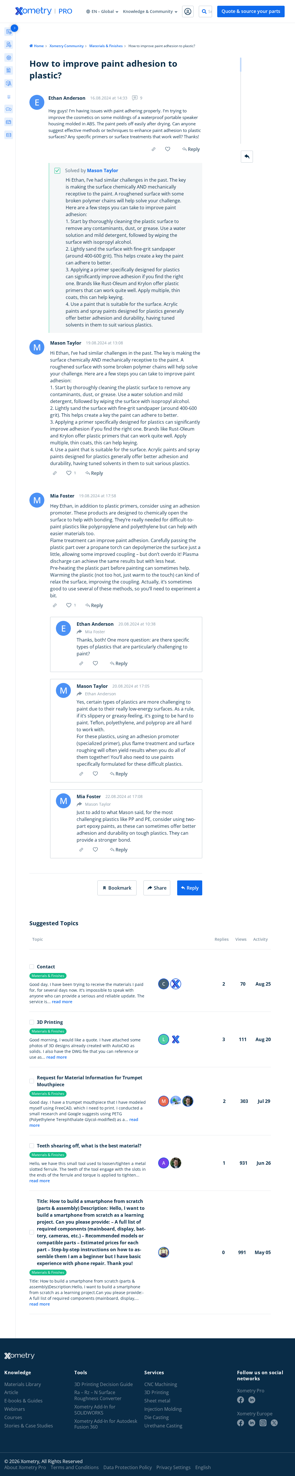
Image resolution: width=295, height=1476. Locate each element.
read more (62, 1001)
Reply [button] (97, 473)
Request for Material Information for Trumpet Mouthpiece (89, 1081)
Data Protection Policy (127, 1467)
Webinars (14, 1409)
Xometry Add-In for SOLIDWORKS (95, 1410)
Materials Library (22, 1384)
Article (11, 1392)
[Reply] (247, 157)
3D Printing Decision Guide (103, 1384)
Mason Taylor (102, 171)
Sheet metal (157, 1401)
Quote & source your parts (251, 11)
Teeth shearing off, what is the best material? (89, 1146)
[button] (117, 888)
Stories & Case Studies (28, 1426)
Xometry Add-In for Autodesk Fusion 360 (105, 1424)
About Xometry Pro (25, 1467)
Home (39, 45)
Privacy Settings (173, 1467)
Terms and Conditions (75, 1467)
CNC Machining (160, 1384)
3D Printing (50, 1022)
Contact (46, 966)
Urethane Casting (163, 1426)
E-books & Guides (23, 1401)
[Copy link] (153, 149)
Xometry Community (67, 45)
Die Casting (156, 1417)
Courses (13, 1417)
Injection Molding (163, 1409)
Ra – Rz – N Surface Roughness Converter (98, 1395)
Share (160, 888)
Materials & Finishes (106, 45)
